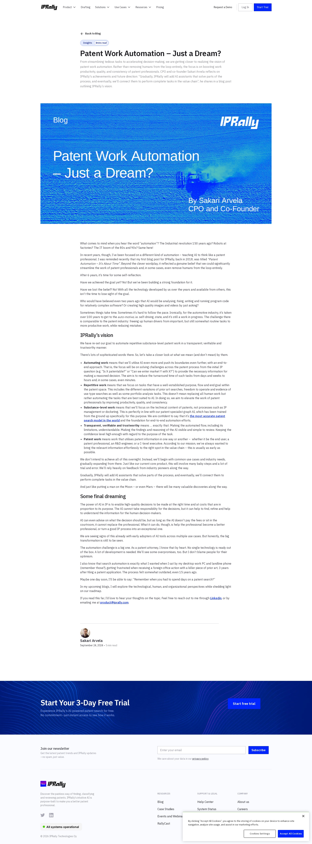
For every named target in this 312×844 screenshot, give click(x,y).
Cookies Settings (260, 833)
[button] (70, 7)
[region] (246, 826)
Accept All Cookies (291, 833)
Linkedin (216, 598)
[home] (49, 7)
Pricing (160, 7)
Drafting (85, 7)
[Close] (303, 816)
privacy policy (200, 758)
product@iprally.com (114, 602)
